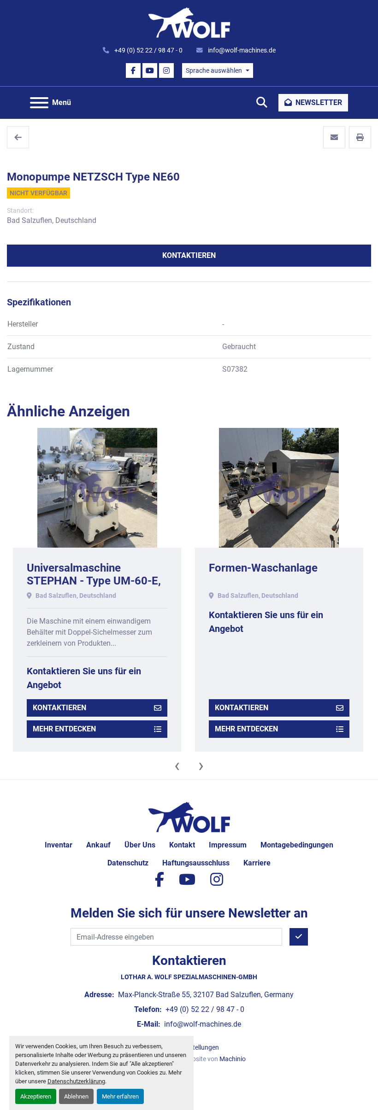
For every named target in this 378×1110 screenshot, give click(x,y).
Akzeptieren (35, 1096)
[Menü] (39, 102)
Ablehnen (76, 1096)
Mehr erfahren (120, 1096)
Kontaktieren (189, 255)
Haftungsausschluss (196, 863)
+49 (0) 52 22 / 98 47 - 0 (148, 50)
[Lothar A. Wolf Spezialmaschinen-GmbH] (189, 816)
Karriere (257, 863)
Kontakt (182, 845)
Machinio (232, 1059)
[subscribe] (298, 937)
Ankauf (98, 845)
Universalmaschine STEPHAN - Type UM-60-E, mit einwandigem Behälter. (94, 581)
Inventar (58, 845)
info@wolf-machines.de (241, 50)
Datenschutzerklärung (76, 1081)
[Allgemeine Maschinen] (18, 137)
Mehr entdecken (64, 728)
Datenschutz (127, 863)
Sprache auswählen (214, 70)
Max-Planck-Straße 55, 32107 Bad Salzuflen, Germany (205, 994)
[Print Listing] (360, 137)
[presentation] (177, 765)
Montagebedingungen (296, 845)
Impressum (228, 845)
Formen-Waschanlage (263, 567)
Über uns (139, 845)
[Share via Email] (334, 137)
